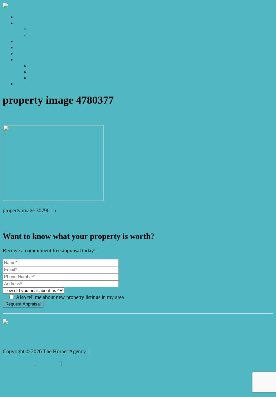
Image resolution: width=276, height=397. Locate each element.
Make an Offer (45, 35)
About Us (40, 65)
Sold (21, 41)
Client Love (42, 77)
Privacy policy (18, 363)
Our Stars (40, 71)
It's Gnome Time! (21, 328)
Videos (23, 53)
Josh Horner (52, 116)
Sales (21, 23)
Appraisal (26, 47)
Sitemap (72, 363)
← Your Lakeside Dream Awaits (37, 222)
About (23, 59)
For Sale (38, 29)
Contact (24, 83)
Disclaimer (48, 363)
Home (22, 17)
